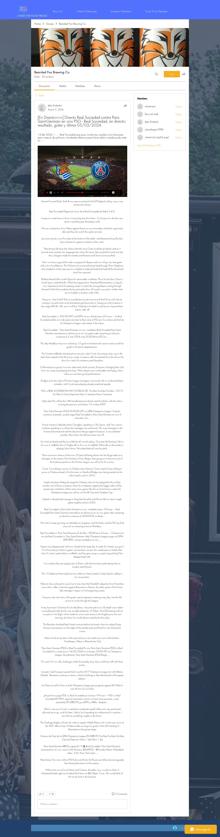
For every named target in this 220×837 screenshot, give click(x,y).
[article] (82, 456)
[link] (44, 86)
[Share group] (184, 74)
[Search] (156, 74)
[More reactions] (51, 794)
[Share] (125, 106)
